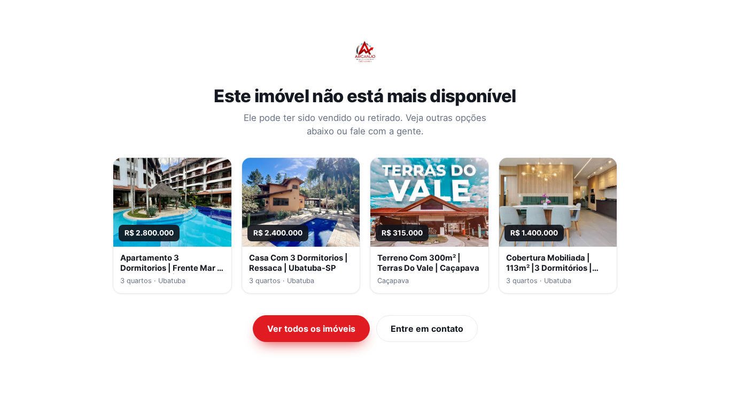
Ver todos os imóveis (311, 328)
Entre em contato (427, 328)
